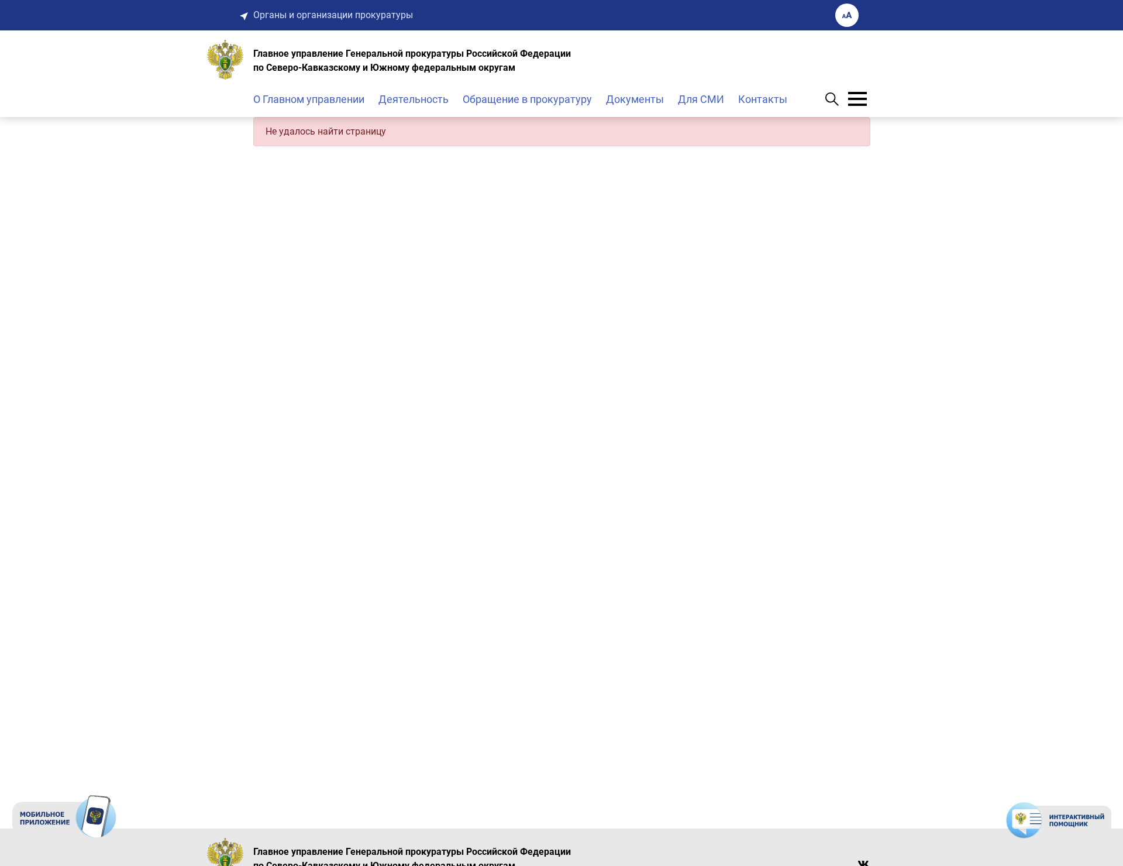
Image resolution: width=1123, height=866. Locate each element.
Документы (635, 99)
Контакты (762, 99)
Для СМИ (701, 99)
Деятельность (413, 99)
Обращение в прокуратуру (527, 99)
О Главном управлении (308, 99)
